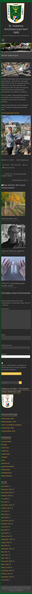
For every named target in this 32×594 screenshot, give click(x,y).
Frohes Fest (5, 448)
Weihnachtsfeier (6, 476)
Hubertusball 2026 (7, 418)
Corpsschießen (6, 441)
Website (4, 354)
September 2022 (7, 539)
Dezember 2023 (6, 520)
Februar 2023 (5, 536)
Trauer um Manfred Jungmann (12, 251)
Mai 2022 (4, 545)
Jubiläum (4, 457)
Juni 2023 (4, 527)
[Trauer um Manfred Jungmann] (13, 225)
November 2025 (6, 492)
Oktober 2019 (5, 574)
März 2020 (5, 564)
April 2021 (4, 555)
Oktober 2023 (6, 524)
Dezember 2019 (6, 570)
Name (3, 335)
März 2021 (4, 558)
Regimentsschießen (7, 466)
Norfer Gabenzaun (22, 160)
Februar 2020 (5, 567)
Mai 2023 (4, 530)
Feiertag (4, 444)
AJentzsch (6, 165)
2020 (11, 160)
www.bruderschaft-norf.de (10, 113)
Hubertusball (5, 454)
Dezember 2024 (6, 505)
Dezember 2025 (6, 489)
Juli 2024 (4, 511)
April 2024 (4, 517)
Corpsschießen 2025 (8, 431)
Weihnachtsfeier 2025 (8, 422)
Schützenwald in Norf (20, 180)
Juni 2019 (4, 580)
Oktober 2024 (6, 508)
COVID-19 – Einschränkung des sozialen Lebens (13, 175)
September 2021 (6, 549)
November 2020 (6, 561)
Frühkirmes (5, 451)
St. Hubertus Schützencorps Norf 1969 (16, 29)
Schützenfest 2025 (7, 428)
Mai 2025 (4, 502)
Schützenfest (5, 469)
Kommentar (5, 309)
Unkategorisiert (6, 473)
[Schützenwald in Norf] (13, 193)
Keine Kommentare (9, 167)
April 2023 (4, 533)
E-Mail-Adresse (7, 345)
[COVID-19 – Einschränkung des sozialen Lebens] (13, 257)
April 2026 (4, 486)
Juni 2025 (4, 499)
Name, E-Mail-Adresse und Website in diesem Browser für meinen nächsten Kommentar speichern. (14, 367)
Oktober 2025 (6, 496)
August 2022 (5, 542)
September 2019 (6, 577)
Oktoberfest (5, 463)
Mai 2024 (4, 514)
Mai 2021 (4, 552)
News (25, 165)
